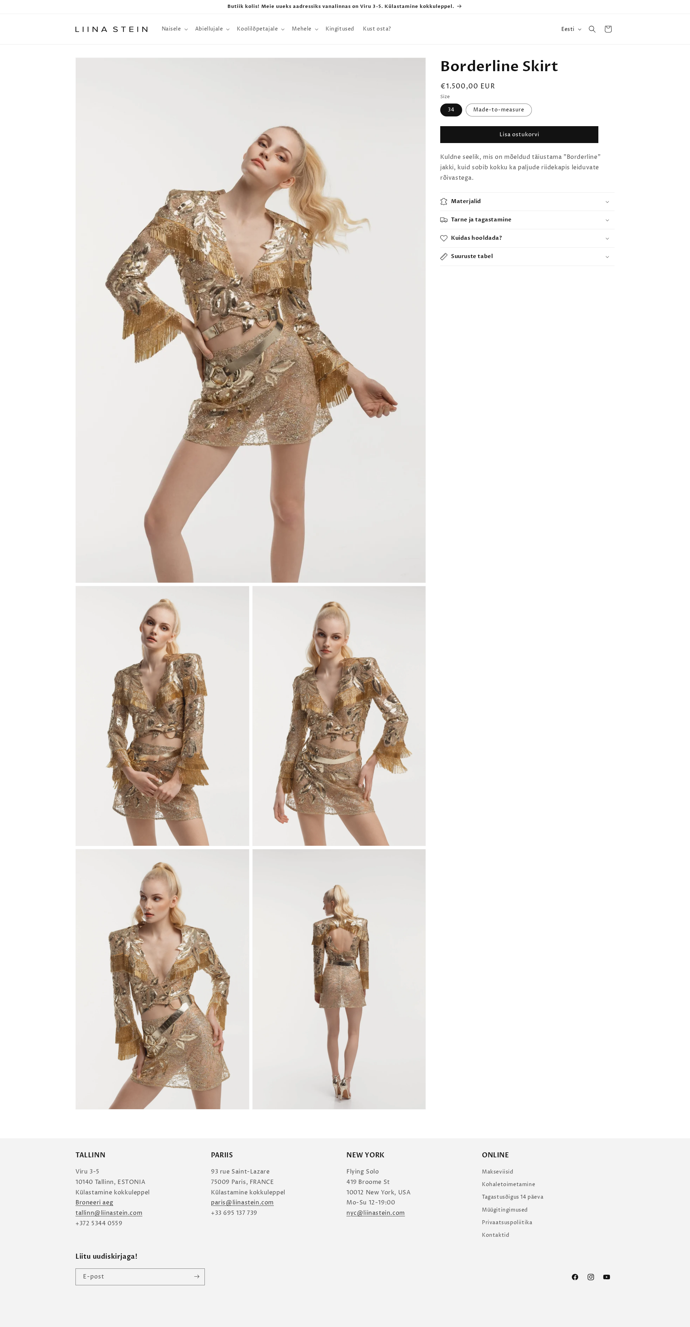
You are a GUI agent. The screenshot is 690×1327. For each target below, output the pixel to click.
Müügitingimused (505, 1210)
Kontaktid (495, 1235)
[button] (174, 29)
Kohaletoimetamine (508, 1184)
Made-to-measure (498, 110)
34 (451, 110)
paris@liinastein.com (242, 1203)
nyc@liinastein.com (375, 1213)
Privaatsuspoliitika (507, 1222)
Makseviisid (498, 1171)
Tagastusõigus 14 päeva (512, 1197)
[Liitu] (196, 1276)
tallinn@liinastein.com (108, 1213)
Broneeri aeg (94, 1203)
